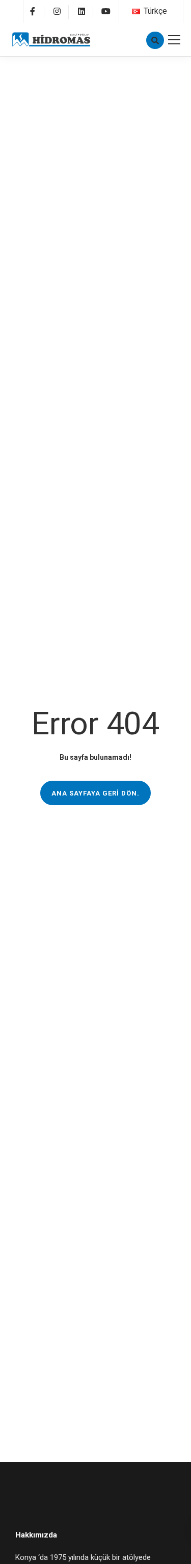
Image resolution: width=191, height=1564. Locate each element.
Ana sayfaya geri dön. (95, 793)
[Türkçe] (136, 11)
